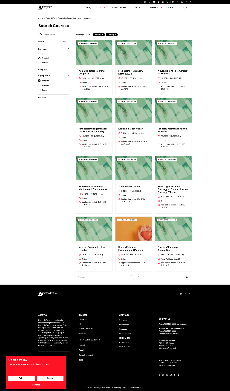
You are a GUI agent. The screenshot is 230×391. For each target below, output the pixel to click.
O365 (80, 360)
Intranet (81, 345)
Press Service (124, 325)
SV (182, 2)
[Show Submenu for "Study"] (93, 7)
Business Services (119, 8)
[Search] (40, 34)
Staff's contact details (168, 363)
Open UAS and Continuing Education (61, 18)
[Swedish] (103, 34)
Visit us (170, 8)
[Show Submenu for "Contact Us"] (160, 7)
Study (88, 8)
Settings (36, 385)
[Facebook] (154, 2)
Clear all (65, 41)
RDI (101, 8)
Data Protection (125, 347)
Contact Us (153, 8)
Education (82, 320)
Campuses (123, 320)
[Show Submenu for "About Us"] (142, 7)
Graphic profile (125, 333)
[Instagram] (145, 2)
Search (189, 8)
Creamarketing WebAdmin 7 (133, 387)
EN (173, 2)
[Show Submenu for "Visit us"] (175, 7)
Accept (50, 378)
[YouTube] (167, 2)
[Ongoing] (116, 34)
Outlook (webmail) (86, 355)
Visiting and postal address (170, 360)
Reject (22, 378)
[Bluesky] (163, 2)
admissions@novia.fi (167, 348)
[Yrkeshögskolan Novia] (46, 7)
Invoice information (167, 365)
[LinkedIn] (150, 2)
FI (177, 2)
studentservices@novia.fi (169, 333)
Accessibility (124, 342)
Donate (189, 2)
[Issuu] (158, 2)
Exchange (123, 329)
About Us (136, 8)
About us (82, 333)
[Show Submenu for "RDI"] (105, 7)
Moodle (81, 350)
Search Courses (84, 18)
